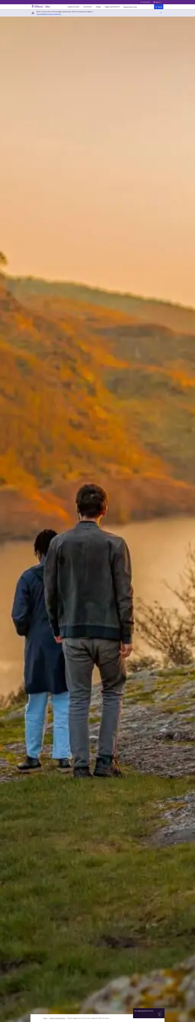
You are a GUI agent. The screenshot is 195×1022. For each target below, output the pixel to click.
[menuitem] (73, 6)
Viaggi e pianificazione (112, 7)
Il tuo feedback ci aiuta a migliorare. (49, 14)
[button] (161, 12)
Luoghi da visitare (73, 7)
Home (45, 1018)
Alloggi (98, 7)
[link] (158, 6)
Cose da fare (87, 7)
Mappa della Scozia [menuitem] (130, 7)
